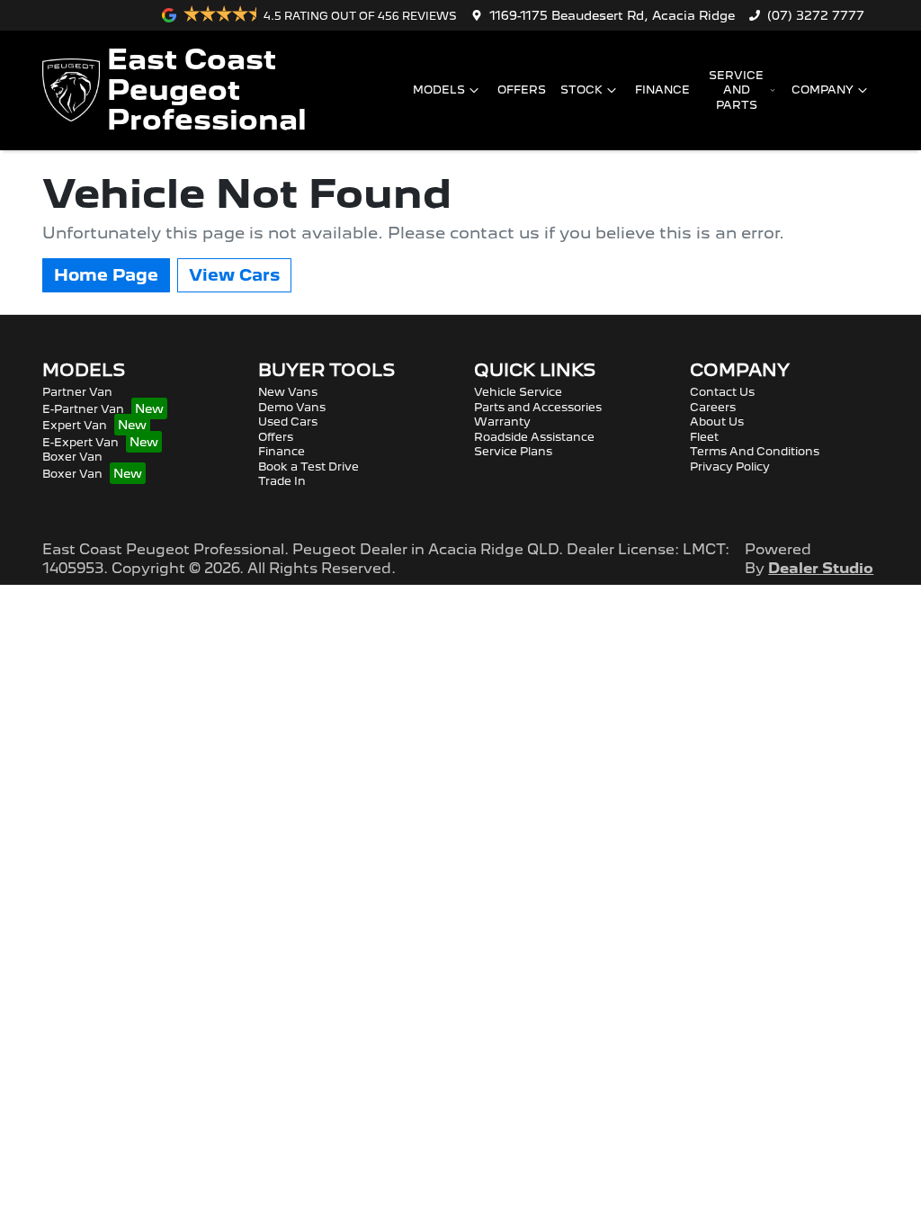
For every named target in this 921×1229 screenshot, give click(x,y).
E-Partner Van (83, 409)
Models (439, 89)
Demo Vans (292, 407)
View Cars (234, 274)
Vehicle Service (518, 392)
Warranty (502, 421)
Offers (521, 89)
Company (822, 89)
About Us (717, 421)
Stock (581, 89)
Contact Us (722, 392)
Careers (713, 407)
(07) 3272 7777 (815, 15)
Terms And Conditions (754, 451)
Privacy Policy (730, 466)
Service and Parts (736, 90)
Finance (662, 89)
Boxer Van (72, 456)
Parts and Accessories (538, 407)
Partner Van (77, 392)
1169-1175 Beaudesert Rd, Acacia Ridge (612, 15)
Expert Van (74, 425)
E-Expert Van (80, 442)
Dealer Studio (820, 568)
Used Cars (287, 421)
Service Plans (513, 451)
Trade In (282, 481)
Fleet (704, 437)
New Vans (287, 392)
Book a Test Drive (308, 466)
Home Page (106, 274)
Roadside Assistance (534, 437)
